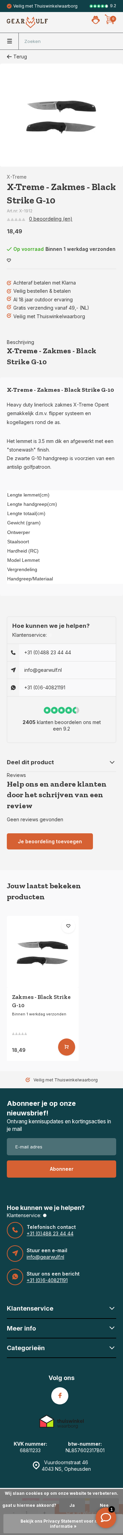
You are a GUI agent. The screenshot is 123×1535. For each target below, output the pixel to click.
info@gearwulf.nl (43, 670)
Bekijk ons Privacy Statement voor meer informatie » (63, 1524)
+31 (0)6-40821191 (44, 687)
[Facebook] (59, 1395)
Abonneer (61, 1169)
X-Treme (17, 177)
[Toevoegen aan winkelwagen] (66, 1047)
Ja (72, 1505)
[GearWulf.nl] (27, 22)
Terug (20, 56)
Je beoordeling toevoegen (50, 841)
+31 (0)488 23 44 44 (47, 652)
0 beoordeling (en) (50, 219)
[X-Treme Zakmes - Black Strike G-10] (43, 952)
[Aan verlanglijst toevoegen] (9, 261)
